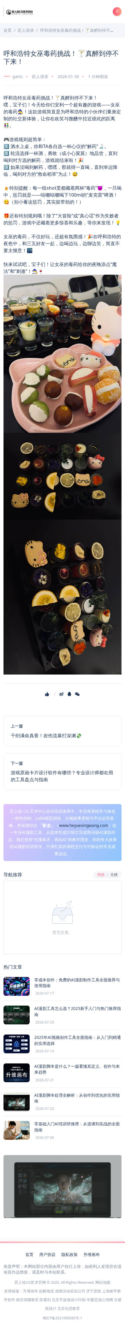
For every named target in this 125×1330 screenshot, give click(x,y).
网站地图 (102, 1282)
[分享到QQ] (70, 694)
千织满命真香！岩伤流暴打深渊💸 (46, 735)
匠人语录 (40, 76)
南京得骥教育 (27, 1299)
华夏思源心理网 (100, 1299)
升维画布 (91, 1254)
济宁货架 (93, 1291)
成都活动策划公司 (70, 1291)
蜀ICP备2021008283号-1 (62, 1318)
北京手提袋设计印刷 (69, 1299)
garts (17, 76)
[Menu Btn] (117, 11)
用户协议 (47, 1254)
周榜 (101, 875)
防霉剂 (45, 1299)
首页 (29, 1254)
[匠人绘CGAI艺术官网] (19, 11)
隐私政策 (69, 1254)
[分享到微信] (78, 694)
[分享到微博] (62, 694)
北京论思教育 (68, 1308)
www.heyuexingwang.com (83, 825)
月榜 (114, 875)
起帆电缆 (46, 1291)
